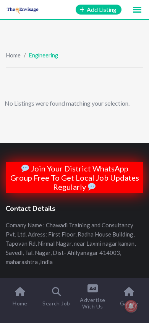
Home (13, 55)
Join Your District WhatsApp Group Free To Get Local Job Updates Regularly (74, 177)
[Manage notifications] (131, 306)
